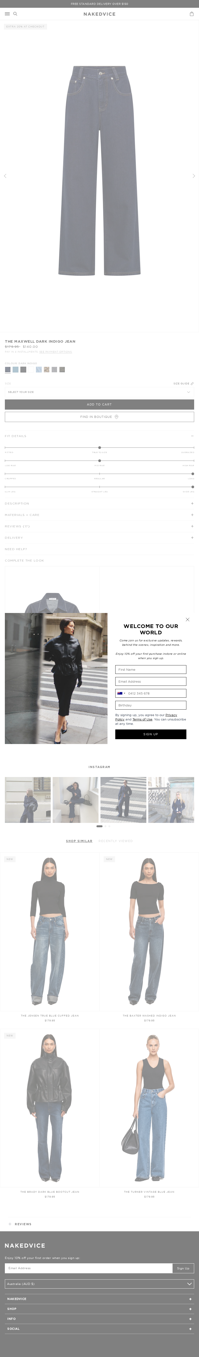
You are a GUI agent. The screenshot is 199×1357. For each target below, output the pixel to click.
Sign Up (150, 734)
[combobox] (121, 693)
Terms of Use (142, 719)
